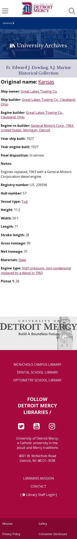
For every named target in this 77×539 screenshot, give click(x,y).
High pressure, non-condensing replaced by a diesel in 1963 (36, 270)
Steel (22, 260)
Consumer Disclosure (53, 534)
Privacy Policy (11, 534)
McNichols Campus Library (37, 365)
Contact (38, 486)
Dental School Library (37, 372)
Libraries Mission (38, 478)
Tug (24, 201)
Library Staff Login (40, 494)
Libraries (7, 23)
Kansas (46, 81)
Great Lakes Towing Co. (39, 91)
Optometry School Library (37, 380)
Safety (43, 524)
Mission (7, 524)
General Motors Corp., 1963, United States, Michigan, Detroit (37, 127)
